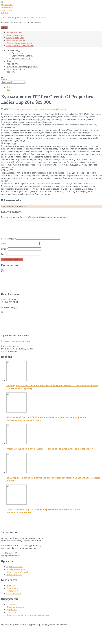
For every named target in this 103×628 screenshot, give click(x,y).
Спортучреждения (15, 37)
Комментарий (8, 238)
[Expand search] (2, 77)
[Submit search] (26, 82)
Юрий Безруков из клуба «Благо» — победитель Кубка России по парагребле (50, 448)
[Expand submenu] (19, 51)
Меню (4, 27)
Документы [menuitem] (17, 53)
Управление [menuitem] (12, 50)
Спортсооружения (15, 35)
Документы (11, 609)
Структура (11, 604)
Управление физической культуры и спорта (25, 17)
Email (4, 248)
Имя (3, 243)
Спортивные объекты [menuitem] (16, 69)
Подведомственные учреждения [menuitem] (22, 66)
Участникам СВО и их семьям (20, 45)
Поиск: (4, 79)
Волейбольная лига (15, 569)
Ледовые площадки (15, 40)
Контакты (11, 612)
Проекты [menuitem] (10, 71)
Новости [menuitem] (10, 61)
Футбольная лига (14, 566)
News (8, 89)
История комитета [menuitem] (21, 58)
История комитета (15, 607)
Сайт (3, 254)
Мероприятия (12, 588)
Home (9, 87)
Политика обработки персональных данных (27, 615)
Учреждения (12, 590)
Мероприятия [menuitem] (12, 63)
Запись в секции (14, 32)
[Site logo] (7, 12)
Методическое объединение (20, 43)
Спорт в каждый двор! (17, 572)
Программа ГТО (14, 574)
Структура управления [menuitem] (22, 55)
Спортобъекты (13, 593)
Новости (61, 109)
